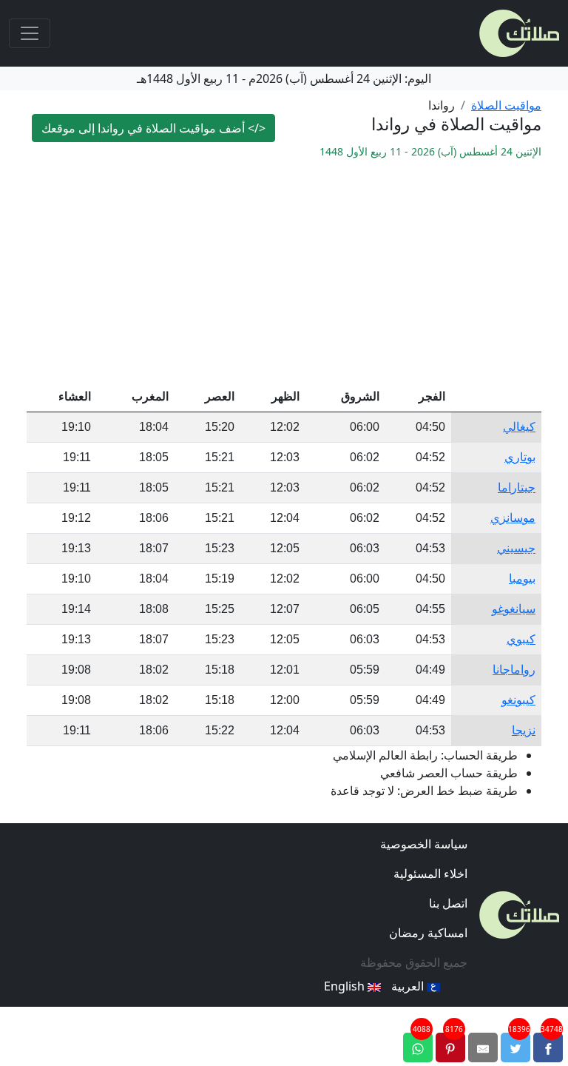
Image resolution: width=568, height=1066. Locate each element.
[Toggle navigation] (29, 33)
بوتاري (519, 457)
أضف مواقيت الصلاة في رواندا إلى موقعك (153, 128)
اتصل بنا (448, 903)
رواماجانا (514, 669)
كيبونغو (518, 700)
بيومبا (522, 578)
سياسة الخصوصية (423, 844)
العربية (409, 986)
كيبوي (521, 639)
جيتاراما (516, 487)
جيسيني (516, 548)
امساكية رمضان (428, 933)
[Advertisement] (284, 271)
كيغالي (519, 426)
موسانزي (512, 518)
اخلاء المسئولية (430, 873)
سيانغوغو (513, 609)
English (346, 986)
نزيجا (523, 730)
